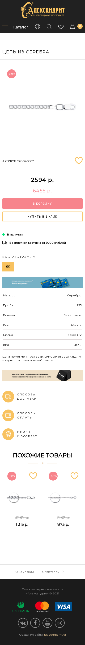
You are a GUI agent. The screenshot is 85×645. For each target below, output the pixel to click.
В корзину (42, 203)
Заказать (22, 536)
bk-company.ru (55, 634)
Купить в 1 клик (42, 216)
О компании (24, 571)
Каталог (20, 27)
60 (8, 267)
